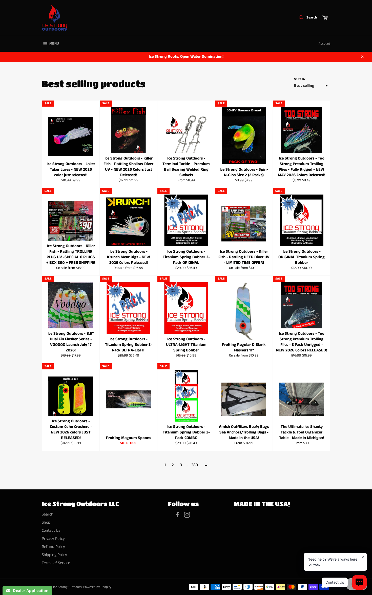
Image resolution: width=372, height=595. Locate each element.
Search (47, 514)
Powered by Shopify (97, 587)
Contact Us (51, 530)
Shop (46, 522)
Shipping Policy (54, 555)
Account (324, 43)
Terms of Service (56, 563)
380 (194, 465)
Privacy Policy (53, 539)
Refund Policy (53, 547)
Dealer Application (29, 590)
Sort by (299, 79)
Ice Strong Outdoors (67, 587)
